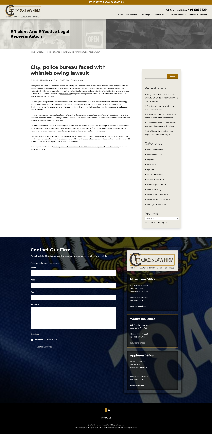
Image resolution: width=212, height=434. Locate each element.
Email (34, 292)
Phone (33, 280)
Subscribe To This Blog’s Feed (157, 222)
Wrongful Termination (156, 204)
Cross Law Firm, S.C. (101, 425)
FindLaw (134, 427)
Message (35, 304)
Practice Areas (160, 15)
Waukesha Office (137, 343)
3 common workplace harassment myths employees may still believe (160, 124)
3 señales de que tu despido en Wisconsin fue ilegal (159, 108)
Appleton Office (137, 385)
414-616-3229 (197, 10)
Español (203, 15)
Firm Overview (131, 15)
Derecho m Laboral (155, 149)
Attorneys (146, 15)
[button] (210, 418)
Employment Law (154, 154)
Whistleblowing (77, 80)
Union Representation (156, 184)
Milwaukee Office (138, 306)
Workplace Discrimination (158, 199)
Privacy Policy (97, 427)
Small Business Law (155, 179)
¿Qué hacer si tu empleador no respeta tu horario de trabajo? (159, 133)
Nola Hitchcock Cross (49, 80)
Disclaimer (35, 334)
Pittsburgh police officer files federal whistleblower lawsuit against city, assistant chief (85, 147)
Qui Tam (150, 169)
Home (120, 15)
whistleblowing (66, 93)
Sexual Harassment (155, 174)
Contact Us (117, 2)
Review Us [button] (106, 418)
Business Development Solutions (116, 427)
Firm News (151, 164)
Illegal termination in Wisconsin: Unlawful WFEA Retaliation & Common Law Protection (161, 98)
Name (33, 267)
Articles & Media (177, 15)
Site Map (87, 427)
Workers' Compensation (157, 194)
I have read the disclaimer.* (45, 340)
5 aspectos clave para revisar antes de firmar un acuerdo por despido (161, 116)
